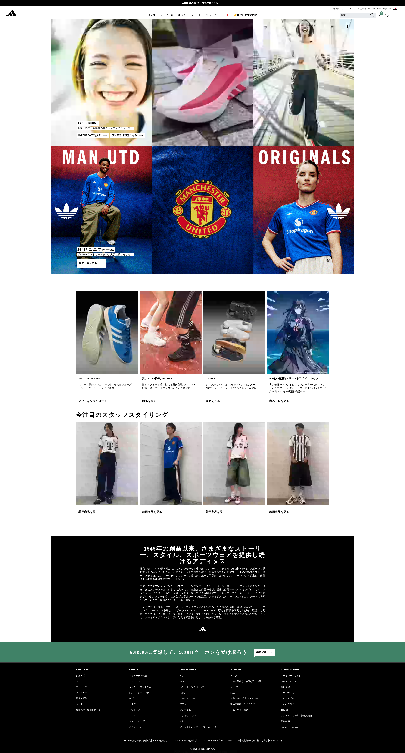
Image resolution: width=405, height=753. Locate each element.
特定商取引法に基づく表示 (254, 741)
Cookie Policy (275, 741)
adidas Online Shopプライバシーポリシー (219, 741)
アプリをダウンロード (92, 401)
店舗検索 (335, 9)
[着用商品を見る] (107, 469)
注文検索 (362, 9)
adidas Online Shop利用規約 (184, 741)
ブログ (344, 9)
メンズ (151, 15)
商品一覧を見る (279, 401)
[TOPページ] (11, 13)
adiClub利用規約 (160, 741)
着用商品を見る (88, 512)
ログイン (387, 9)
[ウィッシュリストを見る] (387, 15)
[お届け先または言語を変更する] (395, 8)
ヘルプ (353, 9)
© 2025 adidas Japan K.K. (202, 749)
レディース (166, 15)
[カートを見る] (395, 15)
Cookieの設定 (129, 741)
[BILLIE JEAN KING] (107, 348)
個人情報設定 (144, 741)
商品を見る (149, 401)
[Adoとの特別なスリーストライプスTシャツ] (298, 348)
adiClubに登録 (374, 9)
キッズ (182, 15)
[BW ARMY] (234, 348)
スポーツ (211, 15)
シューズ (196, 15)
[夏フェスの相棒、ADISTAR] (171, 348)
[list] (202, 348)
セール (225, 15)
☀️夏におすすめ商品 (245, 15)
